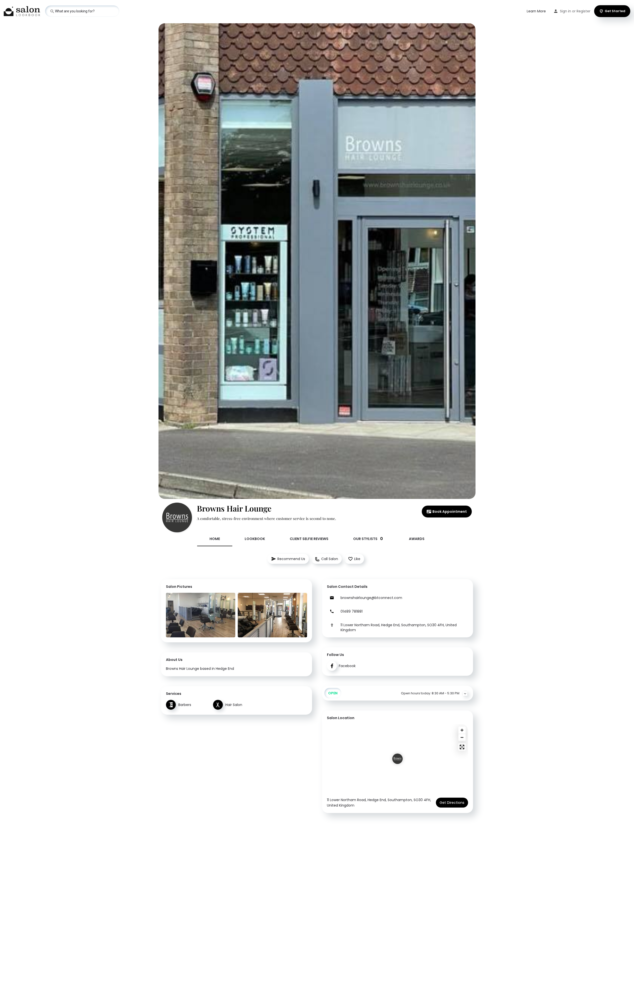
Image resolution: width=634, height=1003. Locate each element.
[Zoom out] (462, 737)
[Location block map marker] (397, 759)
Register (583, 11)
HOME (215, 538)
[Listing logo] (177, 517)
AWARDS (416, 538)
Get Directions (452, 802)
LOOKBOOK (255, 538)
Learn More (536, 11)
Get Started (615, 11)
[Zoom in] (462, 730)
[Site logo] (22, 10)
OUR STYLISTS (368, 539)
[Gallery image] (200, 615)
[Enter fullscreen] (462, 747)
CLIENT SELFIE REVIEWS (309, 538)
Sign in (565, 11)
